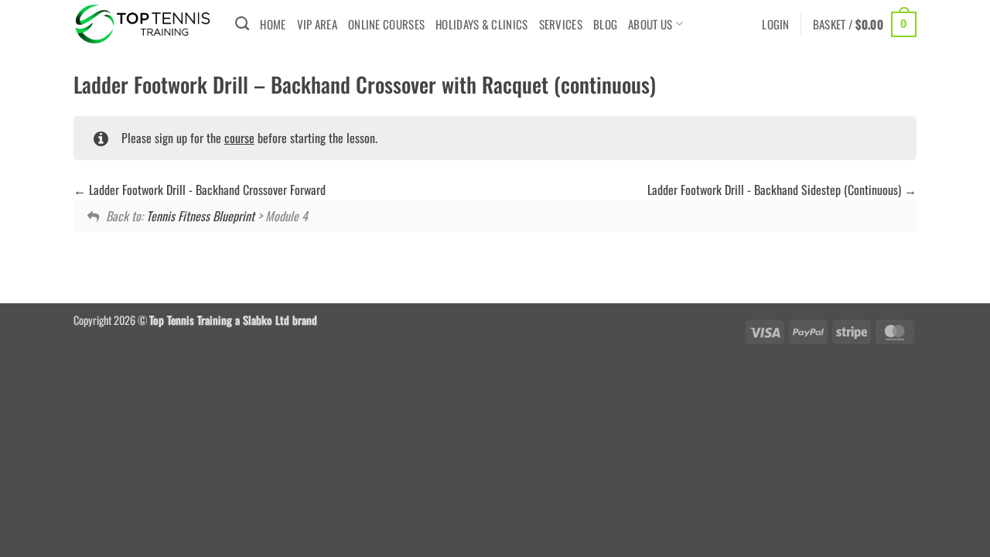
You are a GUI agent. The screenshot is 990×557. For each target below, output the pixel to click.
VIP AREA (317, 23)
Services (560, 23)
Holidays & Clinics (481, 23)
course (239, 137)
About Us (650, 23)
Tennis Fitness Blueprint (200, 216)
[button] (776, 24)
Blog (605, 23)
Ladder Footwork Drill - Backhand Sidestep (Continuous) (775, 189)
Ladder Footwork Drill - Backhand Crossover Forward (206, 189)
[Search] (242, 24)
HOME (272, 23)
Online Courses (386, 23)
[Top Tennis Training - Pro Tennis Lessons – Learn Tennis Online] (142, 24)
